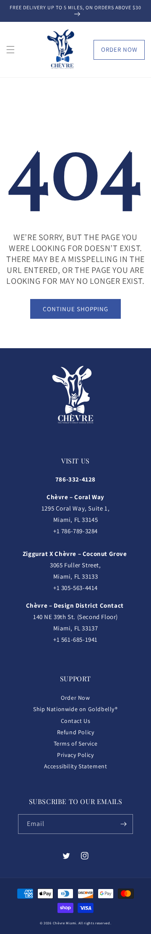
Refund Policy (75, 732)
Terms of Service (76, 743)
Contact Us (76, 721)
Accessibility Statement (75, 766)
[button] (10, 49)
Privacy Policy (75, 755)
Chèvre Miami (64, 923)
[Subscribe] (123, 824)
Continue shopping (75, 309)
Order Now (119, 49)
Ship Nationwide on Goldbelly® (75, 709)
